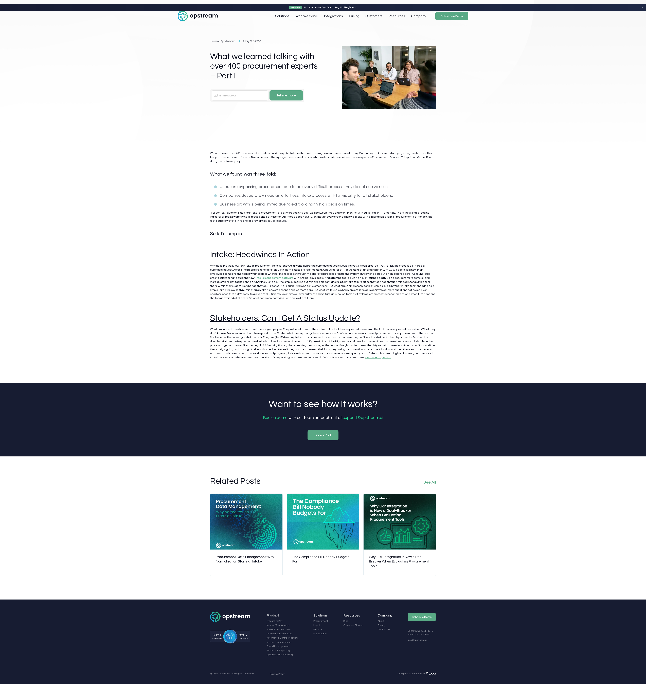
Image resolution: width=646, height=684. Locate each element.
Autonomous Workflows (279, 633)
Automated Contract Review (282, 638)
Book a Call (323, 435)
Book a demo (275, 418)
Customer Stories (352, 625)
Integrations (333, 16)
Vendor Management (278, 625)
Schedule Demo (422, 617)
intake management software (274, 278)
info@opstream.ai (417, 640)
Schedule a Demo (452, 16)
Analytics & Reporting (278, 650)
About (381, 621)
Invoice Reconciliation (279, 642)
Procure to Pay (274, 621)
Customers (373, 16)
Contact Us (384, 629)
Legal (316, 625)
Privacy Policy (277, 674)
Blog (345, 621)
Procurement (320, 621)
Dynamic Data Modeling (280, 655)
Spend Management (278, 646)
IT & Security (320, 633)
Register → (350, 7)
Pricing (354, 16)
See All (429, 482)
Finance (317, 629)
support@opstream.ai (363, 418)
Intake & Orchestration (279, 629)
